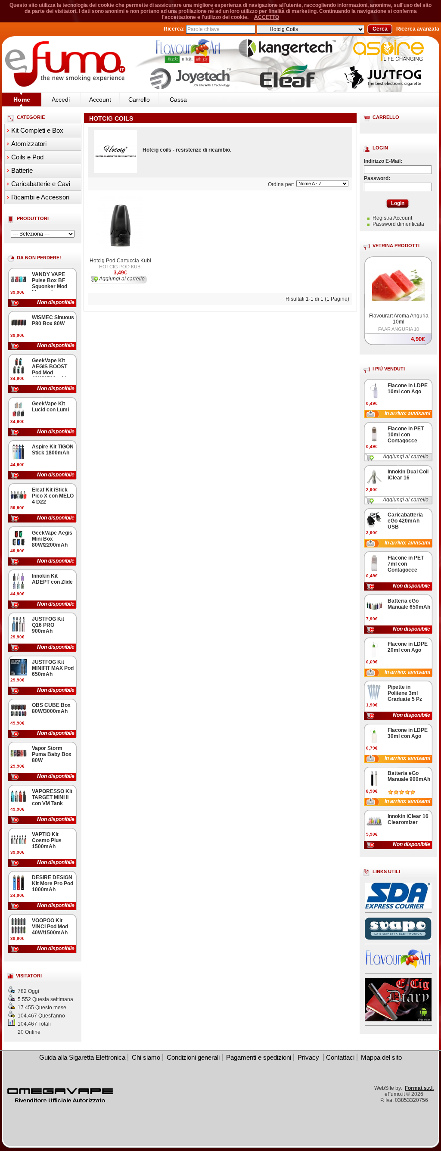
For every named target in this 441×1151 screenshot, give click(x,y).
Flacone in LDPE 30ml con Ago (408, 733)
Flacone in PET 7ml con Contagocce (406, 564)
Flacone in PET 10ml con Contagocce (406, 435)
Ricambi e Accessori (40, 197)
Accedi (61, 99)
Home (21, 99)
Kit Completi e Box (37, 130)
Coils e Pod (27, 157)
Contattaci (340, 1057)
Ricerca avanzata (417, 29)
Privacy (309, 1057)
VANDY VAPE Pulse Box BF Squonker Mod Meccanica (49, 283)
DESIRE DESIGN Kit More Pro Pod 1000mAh (52, 883)
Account (100, 99)
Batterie (22, 170)
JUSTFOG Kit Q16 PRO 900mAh (48, 625)
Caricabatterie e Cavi (40, 183)
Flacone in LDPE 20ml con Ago (408, 647)
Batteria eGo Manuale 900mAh (409, 776)
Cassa (178, 99)
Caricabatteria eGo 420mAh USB (405, 521)
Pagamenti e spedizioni (258, 1057)
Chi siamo (146, 1057)
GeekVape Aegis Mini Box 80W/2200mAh (52, 539)
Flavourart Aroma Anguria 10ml (399, 319)
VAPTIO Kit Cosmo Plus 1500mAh (47, 840)
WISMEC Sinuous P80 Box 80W (53, 320)
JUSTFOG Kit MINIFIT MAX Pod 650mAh (53, 668)
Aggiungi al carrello (406, 457)
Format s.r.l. (419, 1088)
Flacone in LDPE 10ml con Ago (408, 389)
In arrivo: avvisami (407, 414)
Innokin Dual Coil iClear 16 (408, 475)
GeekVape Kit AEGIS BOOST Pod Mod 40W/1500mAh (50, 370)
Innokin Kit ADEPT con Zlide (52, 579)
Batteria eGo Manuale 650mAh (409, 604)
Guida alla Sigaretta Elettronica (82, 1057)
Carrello (139, 99)
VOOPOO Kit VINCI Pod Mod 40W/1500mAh (50, 927)
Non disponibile (56, 302)
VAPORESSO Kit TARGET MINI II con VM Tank (52, 797)
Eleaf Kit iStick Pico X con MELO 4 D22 (53, 496)
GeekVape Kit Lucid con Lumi (50, 407)
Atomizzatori (29, 143)
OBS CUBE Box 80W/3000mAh (51, 708)
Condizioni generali (193, 1057)
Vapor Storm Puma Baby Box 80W (51, 754)
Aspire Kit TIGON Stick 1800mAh (53, 450)
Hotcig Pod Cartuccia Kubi (120, 261)
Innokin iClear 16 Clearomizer (408, 819)
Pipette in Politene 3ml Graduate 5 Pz (405, 693)
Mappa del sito (381, 1057)
